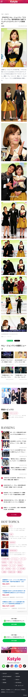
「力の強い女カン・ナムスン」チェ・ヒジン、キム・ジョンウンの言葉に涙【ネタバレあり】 (7, 376)
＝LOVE (10, 562)
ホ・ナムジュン (15, 558)
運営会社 (3, 689)
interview (18, 682)
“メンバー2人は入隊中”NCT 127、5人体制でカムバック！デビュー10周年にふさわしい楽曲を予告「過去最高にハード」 (18, 451)
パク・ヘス (23, 558)
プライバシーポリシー (10, 692)
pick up (5, 673)
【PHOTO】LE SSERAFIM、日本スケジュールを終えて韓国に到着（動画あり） (14, 478)
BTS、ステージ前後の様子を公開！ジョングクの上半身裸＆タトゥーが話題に (18, 433)
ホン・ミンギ (12, 565)
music (4, 679)
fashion (18, 676)
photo (17, 679)
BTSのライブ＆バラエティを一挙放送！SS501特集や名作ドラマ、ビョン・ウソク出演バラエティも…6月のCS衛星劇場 (7, 361)
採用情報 (3, 692)
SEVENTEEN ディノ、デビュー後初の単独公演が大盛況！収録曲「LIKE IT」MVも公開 (14, 486)
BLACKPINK (4, 565)
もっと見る (14, 514)
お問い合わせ (17, 689)
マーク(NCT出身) (21, 568)
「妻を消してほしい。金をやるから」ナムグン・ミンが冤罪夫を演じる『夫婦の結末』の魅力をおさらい (18, 460)
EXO (14, 568)
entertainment (7, 676)
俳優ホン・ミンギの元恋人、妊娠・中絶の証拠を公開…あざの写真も (15, 508)
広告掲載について (9, 689)
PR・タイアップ (19, 685)
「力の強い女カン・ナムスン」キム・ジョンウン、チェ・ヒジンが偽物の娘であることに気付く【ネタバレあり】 (20, 376)
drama (4, 682)
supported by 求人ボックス (22, 611)
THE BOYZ (20, 565)
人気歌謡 (4, 572)
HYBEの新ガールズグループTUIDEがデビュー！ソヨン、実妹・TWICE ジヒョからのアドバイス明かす (18, 442)
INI (2, 568)
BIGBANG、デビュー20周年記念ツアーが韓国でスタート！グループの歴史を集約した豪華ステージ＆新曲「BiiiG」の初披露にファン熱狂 (15, 493)
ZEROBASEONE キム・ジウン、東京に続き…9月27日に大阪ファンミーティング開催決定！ (15, 501)
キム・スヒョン (18, 562)
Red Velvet (8, 568)
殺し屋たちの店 (12, 572)
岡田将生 (19, 572)
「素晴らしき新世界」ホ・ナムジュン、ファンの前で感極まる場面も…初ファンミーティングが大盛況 (18, 469)
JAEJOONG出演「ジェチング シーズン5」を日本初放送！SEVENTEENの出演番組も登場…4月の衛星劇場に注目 (21, 361)
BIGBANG (4, 562)
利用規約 (23, 689)
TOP (2, 14)
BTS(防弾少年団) (5, 558)
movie (17, 673)
